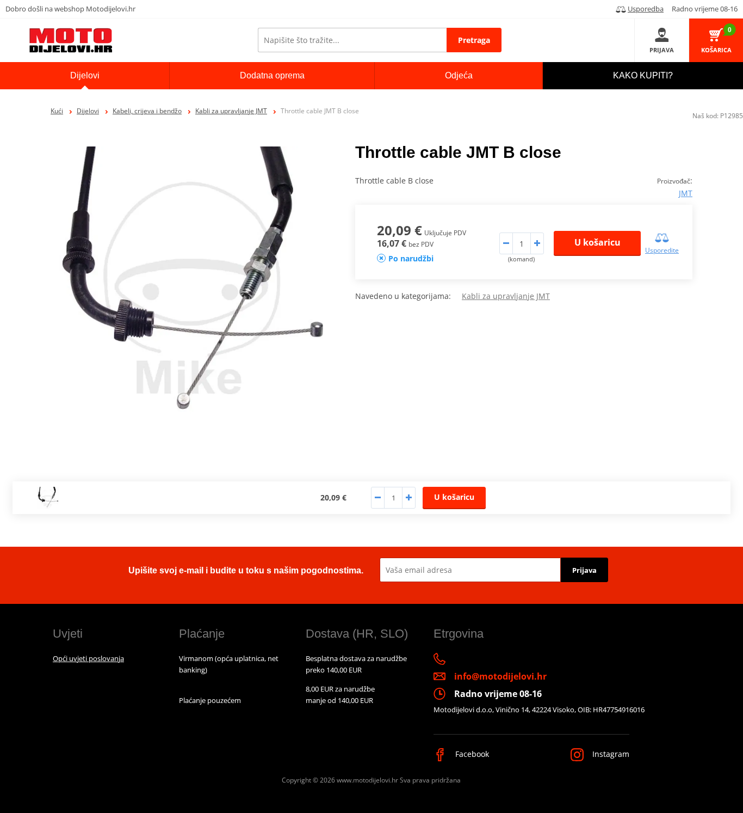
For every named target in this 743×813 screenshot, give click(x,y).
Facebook (471, 754)
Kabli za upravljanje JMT (231, 110)
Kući (57, 110)
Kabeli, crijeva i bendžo (147, 110)
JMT (685, 193)
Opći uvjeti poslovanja (88, 658)
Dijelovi (88, 110)
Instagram (609, 754)
